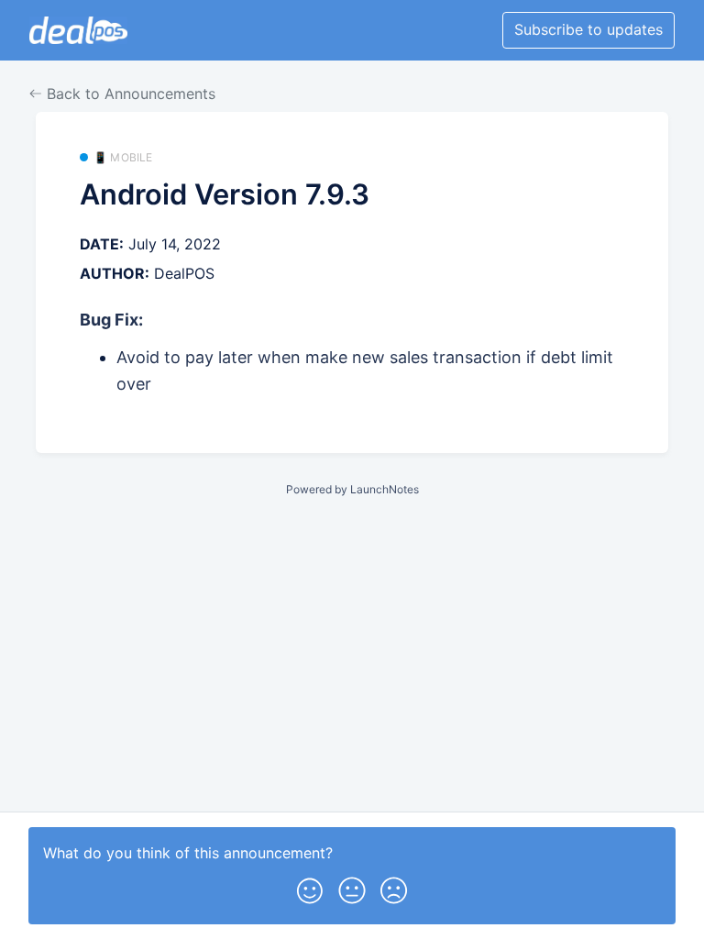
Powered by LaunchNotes (352, 489)
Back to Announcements (128, 93)
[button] (310, 886)
